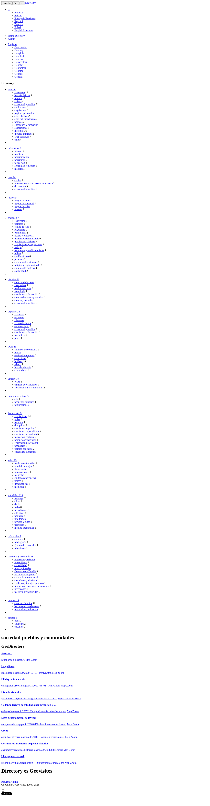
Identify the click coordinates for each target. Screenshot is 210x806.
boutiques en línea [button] (18, 396)
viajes (17, 381)
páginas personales (24, 113)
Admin (11, 38)
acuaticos (19, 314)
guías (17, 419)
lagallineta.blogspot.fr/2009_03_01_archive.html (26, 672)
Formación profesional (26, 442)
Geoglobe (19, 53)
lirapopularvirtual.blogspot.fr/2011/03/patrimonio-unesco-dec (32, 762)
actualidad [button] (15, 495)
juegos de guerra (23, 200)
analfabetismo (21, 256)
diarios (17, 504)
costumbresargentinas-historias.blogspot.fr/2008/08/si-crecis (32, 750)
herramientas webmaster (26, 606)
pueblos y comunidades (26, 238)
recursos (18, 422)
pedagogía (19, 445)
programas (19, 160)
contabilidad (20, 565)
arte (16, 399)
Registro (6, 3)
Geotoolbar (20, 67)
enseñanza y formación (26, 124)
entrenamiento (21, 326)
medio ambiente (22, 288)
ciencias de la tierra (24, 282)
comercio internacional (26, 577)
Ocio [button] (12, 346)
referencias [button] (14, 536)
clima (17, 501)
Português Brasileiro (24, 18)
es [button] (9, 9)
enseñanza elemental (25, 451)
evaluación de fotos (24, 355)
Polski (17, 27)
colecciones (20, 358)
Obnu (4, 730)
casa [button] (12, 177)
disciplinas (19, 425)
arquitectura (20, 110)
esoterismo (19, 220)
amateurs (19, 623)
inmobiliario (20, 562)
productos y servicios (25, 440)
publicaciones (21, 404)
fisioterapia (20, 469)
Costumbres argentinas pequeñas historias (24, 743)
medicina (19, 486)
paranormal (20, 232)
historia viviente (22, 367)
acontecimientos (22, 323)
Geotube (18, 70)
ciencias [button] (13, 279)
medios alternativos (24, 527)
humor (17, 352)
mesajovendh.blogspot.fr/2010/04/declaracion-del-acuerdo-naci (33, 724)
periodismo (20, 510)
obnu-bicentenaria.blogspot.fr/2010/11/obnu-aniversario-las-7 (32, 737)
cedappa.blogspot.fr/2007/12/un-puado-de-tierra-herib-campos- (33, 711)
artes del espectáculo (25, 119)
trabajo (17, 247)
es (22, 3)
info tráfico (20, 518)
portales (18, 122)
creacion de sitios (23, 603)
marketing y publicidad (26, 591)
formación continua (24, 437)
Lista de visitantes (11, 692)
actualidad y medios (24, 104)
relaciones (19, 229)
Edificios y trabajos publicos (29, 583)
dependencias (21, 483)
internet (18, 151)
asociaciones (20, 127)
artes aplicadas (21, 136)
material (18, 168)
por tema (18, 516)
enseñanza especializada (26, 431)
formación (19, 162)
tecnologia (19, 291)
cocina (17, 180)
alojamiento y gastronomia (28, 387)
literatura (18, 130)
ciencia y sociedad (23, 300)
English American (23, 30)
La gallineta (7, 666)
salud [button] (12, 460)
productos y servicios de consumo (31, 586)
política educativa (23, 448)
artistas (17, 101)
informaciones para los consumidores (33, 183)
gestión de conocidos (25, 545)
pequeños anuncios (24, 402)
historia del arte (22, 95)
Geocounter (20, 47)
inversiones (20, 589)
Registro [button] (12, 44)
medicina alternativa (24, 463)
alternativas (20, 285)
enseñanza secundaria (25, 434)
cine (16, 139)
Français (18, 12)
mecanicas (19, 335)
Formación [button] (15, 413)
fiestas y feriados (23, 235)
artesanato (19, 92)
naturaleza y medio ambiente (29, 250)
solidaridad (20, 271)
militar (17, 253)
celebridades (20, 370)
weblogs (18, 498)
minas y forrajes (22, 568)
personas (18, 259)
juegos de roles (22, 206)
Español (18, 21)
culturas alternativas (24, 268)
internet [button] (13, 600)
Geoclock (19, 56)
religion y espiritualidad (26, 265)
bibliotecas (19, 548)
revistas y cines (22, 521)
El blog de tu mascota (13, 679)
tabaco (17, 364)
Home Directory (16, 35)
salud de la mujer (23, 466)
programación (21, 157)
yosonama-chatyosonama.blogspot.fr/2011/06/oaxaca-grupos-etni (35, 698)
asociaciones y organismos (28, 244)
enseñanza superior (24, 428)
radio (17, 507)
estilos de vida (21, 226)
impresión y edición (24, 559)
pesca (17, 338)
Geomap (18, 50)
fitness (17, 480)
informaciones (21, 472)
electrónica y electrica (25, 580)
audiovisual (20, 107)
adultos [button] (12, 617)
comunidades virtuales (25, 262)
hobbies (18, 361)
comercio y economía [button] (20, 556)
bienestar (19, 475)
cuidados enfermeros (25, 478)
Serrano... (6, 653)
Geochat (18, 65)
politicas (18, 223)
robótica (18, 154)
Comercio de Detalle (25, 571)
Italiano (18, 15)
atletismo (19, 320)
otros (17, 620)
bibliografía (20, 542)
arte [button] (12, 89)
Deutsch (18, 24)
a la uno (18, 513)
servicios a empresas (24, 574)
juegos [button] (12, 197)
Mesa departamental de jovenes (18, 717)
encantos (18, 626)
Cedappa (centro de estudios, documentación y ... (28, 704)
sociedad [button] (14, 217)
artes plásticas (21, 116)
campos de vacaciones (25, 384)
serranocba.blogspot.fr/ (13, 659)
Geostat (18, 76)
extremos (19, 317)
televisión (19, 524)
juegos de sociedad (24, 203)
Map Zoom (31, 659)
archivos (18, 539)
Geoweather (20, 62)
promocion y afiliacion (26, 609)
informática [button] (15, 148)
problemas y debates (24, 241)
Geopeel (18, 73)
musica (18, 98)
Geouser (18, 59)
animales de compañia (25, 349)
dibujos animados (23, 133)
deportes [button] (14, 311)
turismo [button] (13, 378)
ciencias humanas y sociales (28, 297)
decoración (20, 186)
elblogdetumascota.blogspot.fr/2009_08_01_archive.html (30, 685)
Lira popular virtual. (12, 756)
